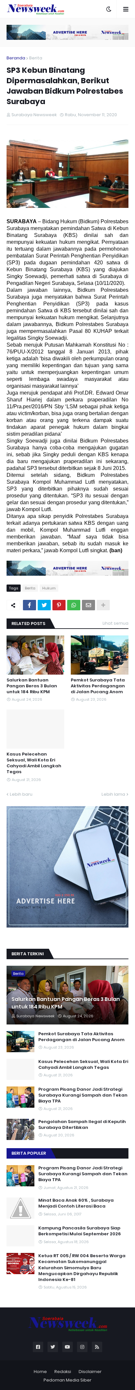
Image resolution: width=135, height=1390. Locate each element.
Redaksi (62, 1371)
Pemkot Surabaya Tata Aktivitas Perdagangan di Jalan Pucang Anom (98, 686)
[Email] (88, 605)
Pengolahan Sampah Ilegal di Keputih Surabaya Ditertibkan (82, 1125)
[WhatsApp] (73, 605)
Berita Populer (28, 1153)
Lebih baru (21, 794)
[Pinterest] (59, 605)
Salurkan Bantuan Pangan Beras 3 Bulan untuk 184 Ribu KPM (32, 686)
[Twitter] (44, 605)
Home (40, 1371)
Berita (35, 58)
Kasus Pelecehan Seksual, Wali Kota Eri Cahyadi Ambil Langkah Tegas (34, 763)
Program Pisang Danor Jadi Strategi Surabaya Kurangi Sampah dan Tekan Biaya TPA (82, 1095)
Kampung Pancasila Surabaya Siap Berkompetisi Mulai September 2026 (79, 1231)
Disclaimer (90, 1371)
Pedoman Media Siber (67, 1380)
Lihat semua (115, 623)
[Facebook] (29, 605)
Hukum (49, 588)
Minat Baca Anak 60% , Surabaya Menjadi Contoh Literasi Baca (76, 1203)
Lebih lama (113, 794)
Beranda (16, 58)
